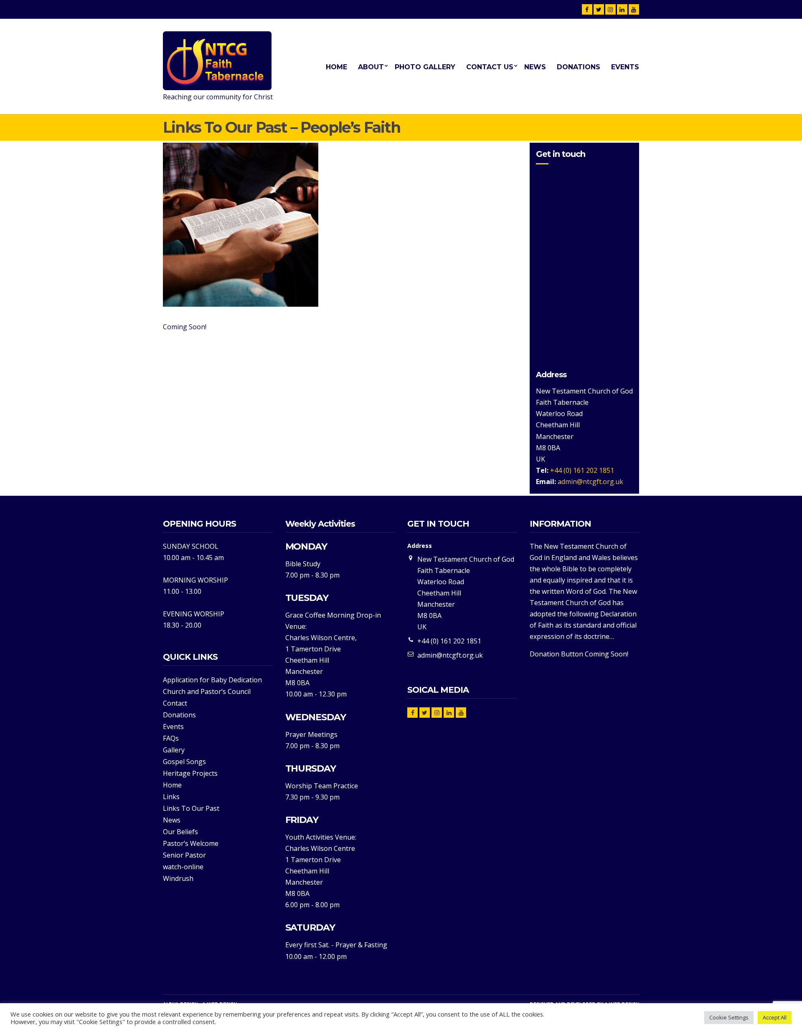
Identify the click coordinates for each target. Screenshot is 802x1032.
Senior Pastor (184, 855)
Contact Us (489, 67)
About (371, 67)
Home (336, 67)
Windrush (178, 878)
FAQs (171, 738)
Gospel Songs (184, 761)
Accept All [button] (775, 1017)
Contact (175, 703)
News (535, 67)
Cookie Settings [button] (729, 1017)
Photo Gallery (425, 67)
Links (171, 796)
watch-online (183, 866)
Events (625, 67)
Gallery (174, 749)
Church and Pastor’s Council (207, 691)
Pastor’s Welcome (190, 843)
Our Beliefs (180, 831)
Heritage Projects (190, 773)
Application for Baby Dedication (212, 679)
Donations (578, 67)
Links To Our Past (191, 808)
